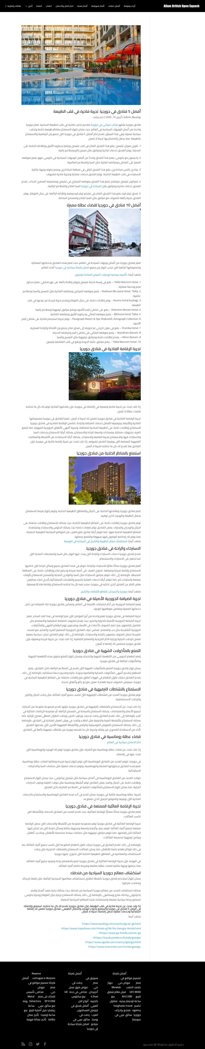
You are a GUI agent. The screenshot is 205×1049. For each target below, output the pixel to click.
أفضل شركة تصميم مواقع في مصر (38, 983)
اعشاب (49, 6)
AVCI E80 (127, 996)
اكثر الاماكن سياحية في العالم (124, 742)
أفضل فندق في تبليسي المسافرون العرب (84, 1010)
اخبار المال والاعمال (64, 6)
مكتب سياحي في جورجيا (104, 124)
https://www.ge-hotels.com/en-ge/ (120, 932)
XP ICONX (50, 1001)
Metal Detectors (34, 999)
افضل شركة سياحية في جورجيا (72, 267)
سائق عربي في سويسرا (128, 1017)
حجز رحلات (98, 117)
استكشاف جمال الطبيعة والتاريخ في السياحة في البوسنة (95, 541)
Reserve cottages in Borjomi (43, 976)
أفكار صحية (82, 6)
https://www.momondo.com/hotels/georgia (114, 946)
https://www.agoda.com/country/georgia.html (113, 942)
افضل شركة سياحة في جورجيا (83, 1026)
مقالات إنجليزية (14, 6)
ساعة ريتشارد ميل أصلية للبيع (41, 1008)
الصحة (39, 6)
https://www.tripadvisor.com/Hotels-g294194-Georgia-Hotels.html (101, 928)
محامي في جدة (78, 991)
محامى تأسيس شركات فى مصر (40, 994)
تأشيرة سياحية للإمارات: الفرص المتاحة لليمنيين (101, 274)
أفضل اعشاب (114, 6)
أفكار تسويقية (97, 6)
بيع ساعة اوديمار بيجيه (126, 999)
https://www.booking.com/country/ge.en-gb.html (111, 923)
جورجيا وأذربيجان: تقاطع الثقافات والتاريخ (104, 591)
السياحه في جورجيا (91, 186)
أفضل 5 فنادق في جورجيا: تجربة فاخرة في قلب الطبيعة (97, 111)
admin (127, 117)
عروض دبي (124, 982)
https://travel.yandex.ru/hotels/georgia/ (117, 937)
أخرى (30, 6)
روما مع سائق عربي (39, 1003)
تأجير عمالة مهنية (36, 1019)
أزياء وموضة (129, 6)
